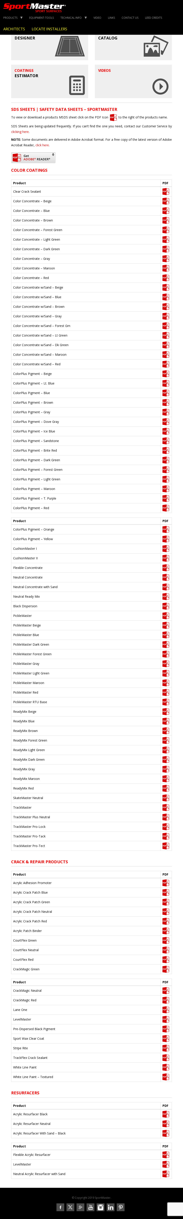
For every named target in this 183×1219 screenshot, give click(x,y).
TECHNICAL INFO (71, 18)
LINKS (111, 18)
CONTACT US (130, 18)
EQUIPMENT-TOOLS (41, 18)
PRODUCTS (10, 18)
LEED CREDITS (153, 18)
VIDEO (97, 18)
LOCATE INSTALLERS (49, 29)
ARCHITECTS (14, 29)
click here (42, 145)
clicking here (20, 132)
